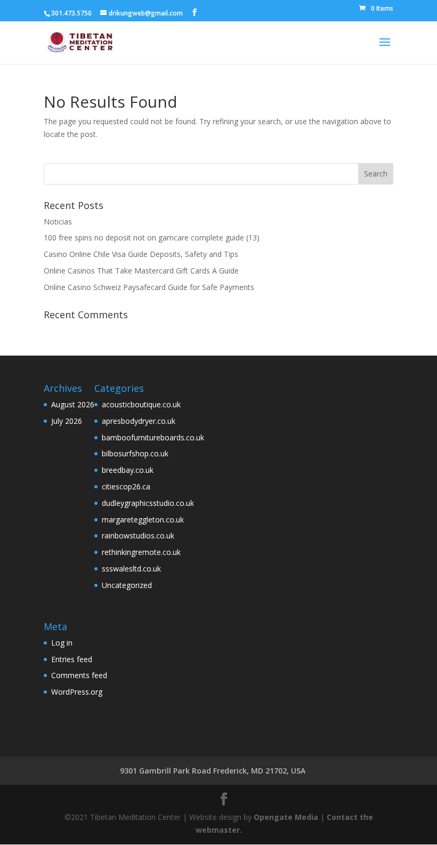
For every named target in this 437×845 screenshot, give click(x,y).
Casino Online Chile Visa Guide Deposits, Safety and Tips (141, 254)
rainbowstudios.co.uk (138, 535)
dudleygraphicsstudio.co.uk (148, 503)
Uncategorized (127, 585)
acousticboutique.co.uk (141, 404)
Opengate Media (286, 817)
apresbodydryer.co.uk (138, 421)
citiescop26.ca (126, 486)
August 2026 (72, 404)
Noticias (58, 221)
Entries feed (71, 659)
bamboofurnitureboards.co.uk (153, 437)
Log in (61, 643)
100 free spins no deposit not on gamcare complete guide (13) (152, 237)
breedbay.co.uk (127, 470)
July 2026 (66, 421)
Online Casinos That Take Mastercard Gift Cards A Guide (141, 270)
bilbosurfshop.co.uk (135, 453)
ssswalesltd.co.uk (131, 569)
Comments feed (79, 675)
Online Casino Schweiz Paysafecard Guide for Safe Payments (149, 287)
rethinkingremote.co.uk (141, 552)
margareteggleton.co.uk (143, 519)
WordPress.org (76, 692)
